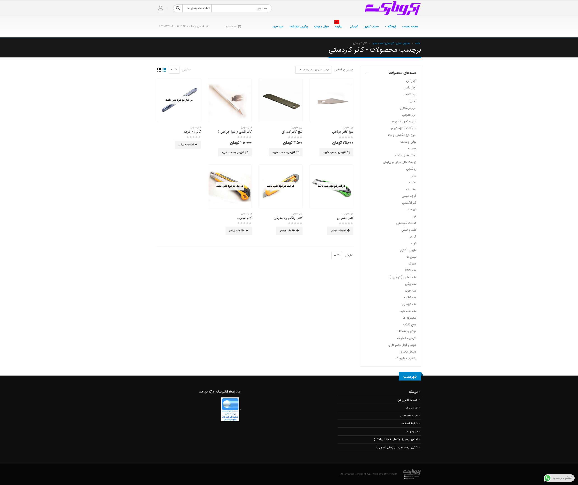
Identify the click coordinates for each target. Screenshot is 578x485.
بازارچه (338, 25)
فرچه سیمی (409, 195)
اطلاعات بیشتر (186, 144)
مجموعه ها (409, 317)
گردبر (413, 236)
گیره (413, 243)
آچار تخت (410, 94)
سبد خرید (277, 26)
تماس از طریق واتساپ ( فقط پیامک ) (396, 439)
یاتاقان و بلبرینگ (406, 358)
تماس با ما (412, 408)
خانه (417, 43)
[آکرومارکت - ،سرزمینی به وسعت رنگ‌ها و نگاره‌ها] (393, 8)
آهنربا (413, 101)
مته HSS (410, 270)
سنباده (412, 182)
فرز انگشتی (409, 202)
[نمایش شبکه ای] (164, 70)
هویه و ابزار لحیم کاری (402, 344)
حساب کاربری (371, 26)
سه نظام (411, 189)
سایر (413, 175)
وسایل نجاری (408, 351)
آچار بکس (410, 87)
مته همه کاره (408, 311)
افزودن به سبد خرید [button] (334, 152)
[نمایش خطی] (159, 70)
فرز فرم (412, 209)
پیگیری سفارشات (298, 26)
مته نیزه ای (409, 304)
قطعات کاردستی (406, 222)
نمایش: (186, 69)
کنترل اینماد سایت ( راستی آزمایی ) (397, 447)
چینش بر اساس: (343, 69)
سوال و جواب (321, 26)
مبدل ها (411, 256)
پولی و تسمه (408, 141)
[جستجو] (177, 8)
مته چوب (410, 290)
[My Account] (160, 8)
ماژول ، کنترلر (408, 250)
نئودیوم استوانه (406, 338)
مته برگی (410, 283)
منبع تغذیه (409, 324)
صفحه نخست (410, 26)
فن (414, 216)
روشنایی (411, 168)
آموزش (354, 26)
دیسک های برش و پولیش (399, 162)
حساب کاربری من (408, 400)
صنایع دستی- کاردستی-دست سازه (391, 43)
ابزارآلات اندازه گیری (403, 128)
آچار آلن (411, 80)
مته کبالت (410, 297)
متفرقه (412, 263)
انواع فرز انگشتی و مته (402, 134)
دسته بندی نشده (405, 155)
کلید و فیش (408, 229)
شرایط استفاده (409, 423)
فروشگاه (392, 26)
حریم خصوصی (409, 415)
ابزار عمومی (348, 127)
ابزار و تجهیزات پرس (403, 121)
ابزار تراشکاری (407, 107)
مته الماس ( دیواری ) (402, 277)
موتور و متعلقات (406, 331)
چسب (412, 148)
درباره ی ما (412, 431)
